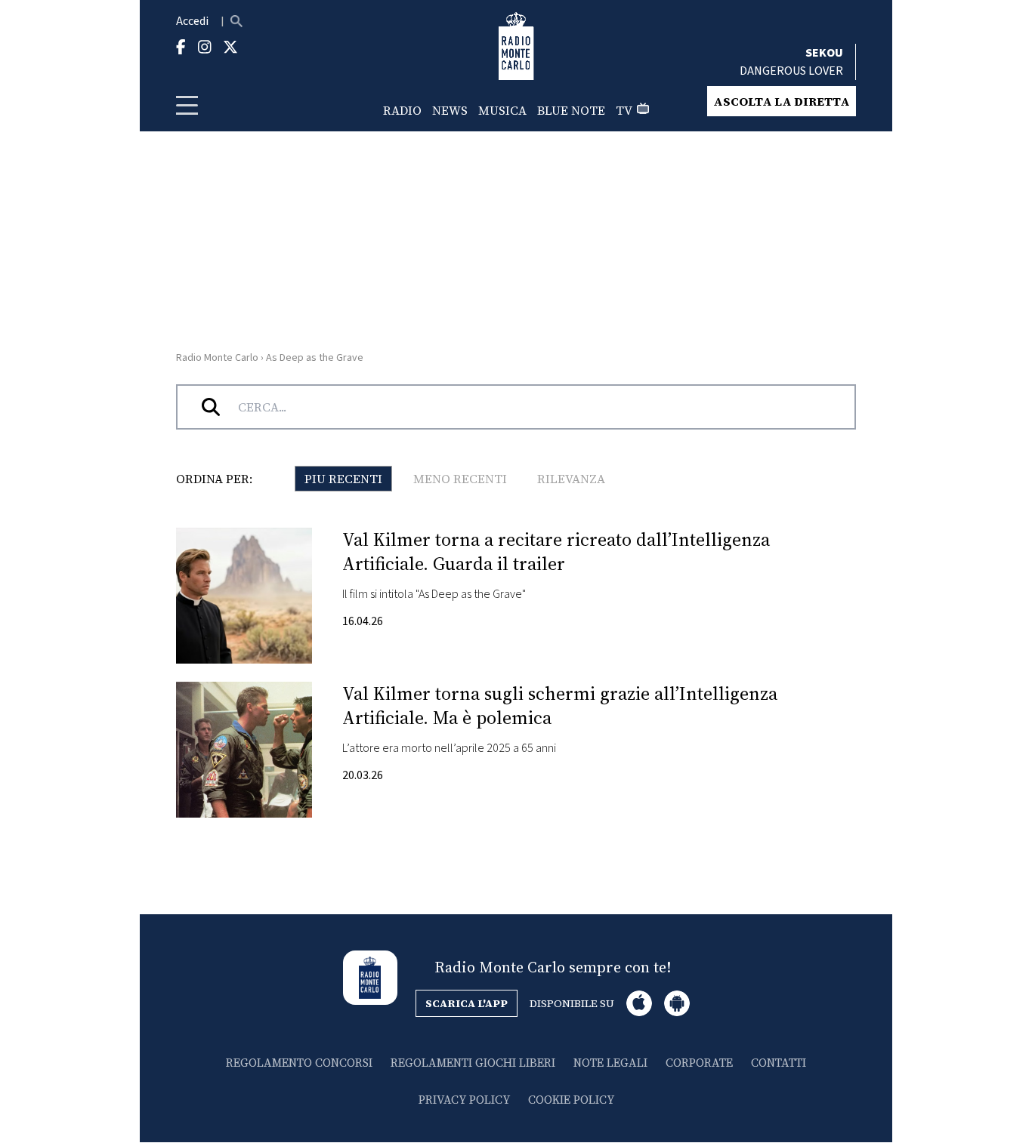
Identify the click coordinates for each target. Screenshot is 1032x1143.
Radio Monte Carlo (217, 357)
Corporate (699, 1063)
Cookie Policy (571, 1100)
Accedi (192, 21)
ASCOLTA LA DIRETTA (781, 101)
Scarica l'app (466, 1003)
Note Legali (610, 1063)
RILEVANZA (571, 478)
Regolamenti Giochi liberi (473, 1063)
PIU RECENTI (343, 478)
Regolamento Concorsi (299, 1063)
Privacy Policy (464, 1100)
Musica (502, 110)
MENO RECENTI (460, 478)
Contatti (778, 1063)
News (450, 110)
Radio (402, 110)
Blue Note (571, 110)
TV (624, 110)
